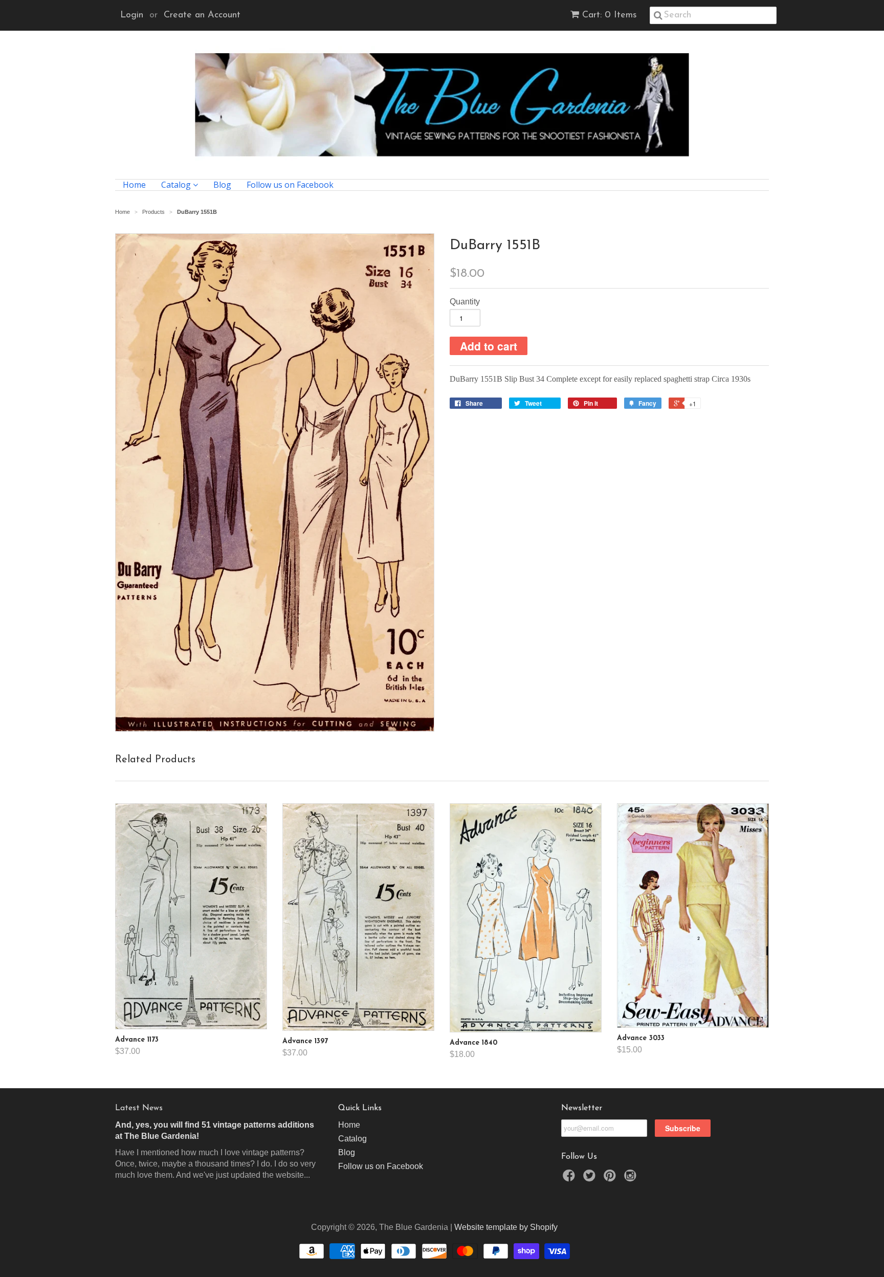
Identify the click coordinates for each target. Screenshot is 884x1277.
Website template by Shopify (506, 1227)
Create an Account (202, 15)
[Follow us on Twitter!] (591, 1178)
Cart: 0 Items (609, 15)
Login (131, 15)
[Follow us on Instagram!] (631, 1178)
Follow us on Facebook (290, 185)
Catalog (177, 185)
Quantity (465, 301)
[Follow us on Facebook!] (570, 1178)
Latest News (139, 1108)
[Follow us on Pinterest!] (611, 1178)
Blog (222, 185)
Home (134, 185)
